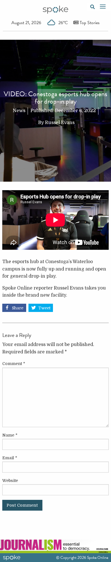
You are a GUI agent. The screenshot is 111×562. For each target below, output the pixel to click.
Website (10, 480)
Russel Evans (60, 122)
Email (9, 458)
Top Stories (89, 22)
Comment (13, 363)
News (19, 110)
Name (9, 435)
